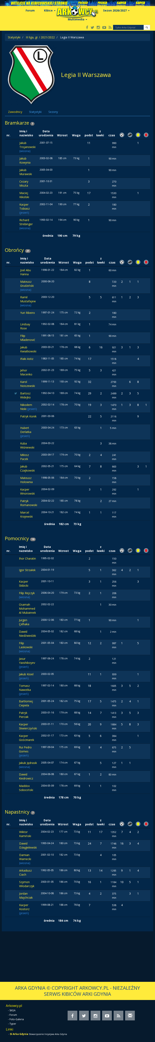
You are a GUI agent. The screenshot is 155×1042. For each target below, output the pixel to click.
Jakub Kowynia (24, 160)
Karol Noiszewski (27, 384)
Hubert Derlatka (25, 430)
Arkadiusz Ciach (25, 872)
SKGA (12, 1010)
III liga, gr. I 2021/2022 (40, 37)
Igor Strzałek (27, 570)
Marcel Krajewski (26, 514)
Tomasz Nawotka (25, 688)
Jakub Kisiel (26, 674)
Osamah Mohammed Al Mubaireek (27, 608)
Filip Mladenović (27, 338)
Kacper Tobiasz (24, 206)
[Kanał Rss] (110, 27)
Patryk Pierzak (23, 715)
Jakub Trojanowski (27, 145)
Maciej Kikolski (24, 195)
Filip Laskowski (25, 645)
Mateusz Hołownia (26, 480)
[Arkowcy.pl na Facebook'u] (87, 27)
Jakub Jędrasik (28, 763)
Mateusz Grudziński (27, 284)
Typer (12, 1023)
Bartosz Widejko (25, 395)
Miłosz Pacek (24, 457)
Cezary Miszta (23, 183)
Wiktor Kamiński (25, 834)
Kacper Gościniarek (26, 738)
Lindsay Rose (25, 326)
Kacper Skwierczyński (28, 726)
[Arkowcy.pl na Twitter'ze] (92, 27)
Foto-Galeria (16, 1019)
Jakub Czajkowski (27, 468)
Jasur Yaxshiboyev (27, 661)
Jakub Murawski (25, 172)
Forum (30, 10)
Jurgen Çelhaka (24, 622)
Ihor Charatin (27, 558)
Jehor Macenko (26, 372)
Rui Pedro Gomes (25, 749)
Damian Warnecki (25, 857)
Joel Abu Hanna (25, 272)
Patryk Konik (28, 416)
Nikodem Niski (26, 407)
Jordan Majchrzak (26, 895)
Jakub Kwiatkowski (28, 349)
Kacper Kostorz (24, 907)
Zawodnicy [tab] (15, 112)
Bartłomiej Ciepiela (26, 703)
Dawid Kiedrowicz (26, 776)
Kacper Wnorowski (27, 491)
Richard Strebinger (26, 222)
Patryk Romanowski (28, 503)
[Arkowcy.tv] (104, 27)
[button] (146, 27)
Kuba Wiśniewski (27, 445)
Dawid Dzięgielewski (28, 845)
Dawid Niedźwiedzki (27, 634)
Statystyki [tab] (35, 112)
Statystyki (14, 37)
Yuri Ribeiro (27, 313)
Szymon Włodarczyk (26, 884)
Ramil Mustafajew (28, 299)
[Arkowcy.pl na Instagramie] (98, 27)
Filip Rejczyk (27, 593)
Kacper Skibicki (23, 583)
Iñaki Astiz (26, 359)
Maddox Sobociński (26, 788)
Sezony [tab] (53, 112)
